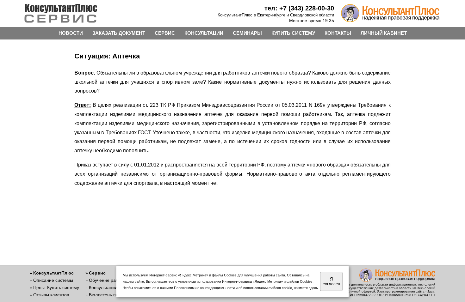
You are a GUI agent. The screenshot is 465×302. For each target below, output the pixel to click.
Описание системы (53, 280)
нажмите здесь (306, 288)
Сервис (97, 272)
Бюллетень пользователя (115, 294)
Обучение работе (107, 280)
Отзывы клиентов (51, 294)
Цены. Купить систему (56, 287)
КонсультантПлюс (53, 272)
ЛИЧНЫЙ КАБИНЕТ (384, 33)
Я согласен (331, 281)
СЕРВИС (165, 33)
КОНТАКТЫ (338, 33)
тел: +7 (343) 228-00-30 (299, 8)
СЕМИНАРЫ (247, 33)
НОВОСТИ (71, 33)
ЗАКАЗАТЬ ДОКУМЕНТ (118, 33)
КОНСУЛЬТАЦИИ (203, 33)
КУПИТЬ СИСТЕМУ (293, 33)
